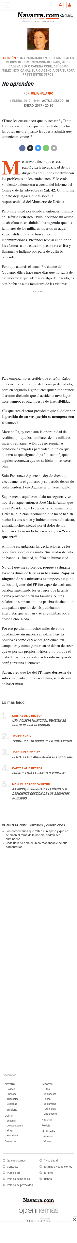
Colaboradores (15, 1125)
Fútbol (46, 1089)
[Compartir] (22, 148)
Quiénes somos (16, 1160)
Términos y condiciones (46, 825)
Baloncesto (49, 1093)
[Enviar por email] (54, 148)
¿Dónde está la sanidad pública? (39, 773)
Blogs (10, 1130)
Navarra (10, 1084)
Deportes (47, 1084)
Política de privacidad (20, 1185)
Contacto (12, 1166)
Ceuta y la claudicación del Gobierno (42, 757)
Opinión (9, 1115)
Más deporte (50, 1113)
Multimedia (48, 1131)
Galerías (48, 1136)
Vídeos (47, 1141)
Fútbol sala (49, 1108)
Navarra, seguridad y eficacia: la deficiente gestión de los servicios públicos (40, 794)
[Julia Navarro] (38, 39)
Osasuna (10, 1141)
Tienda (48, 1179)
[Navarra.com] (38, 15)
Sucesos (12, 1093)
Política (11, 1089)
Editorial (11, 1120)
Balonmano (49, 1103)
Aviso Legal (51, 1160)
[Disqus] (38, 906)
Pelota (47, 1098)
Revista (46, 1125)
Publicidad (13, 1173)
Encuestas (13, 1135)
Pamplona (11, 1109)
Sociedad (12, 1103)
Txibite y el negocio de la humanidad (42, 741)
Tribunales (13, 1098)
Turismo (49, 1173)
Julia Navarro (41, 93)
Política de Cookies (18, 1179)
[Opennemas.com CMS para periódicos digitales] (38, 1214)
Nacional (46, 1119)
